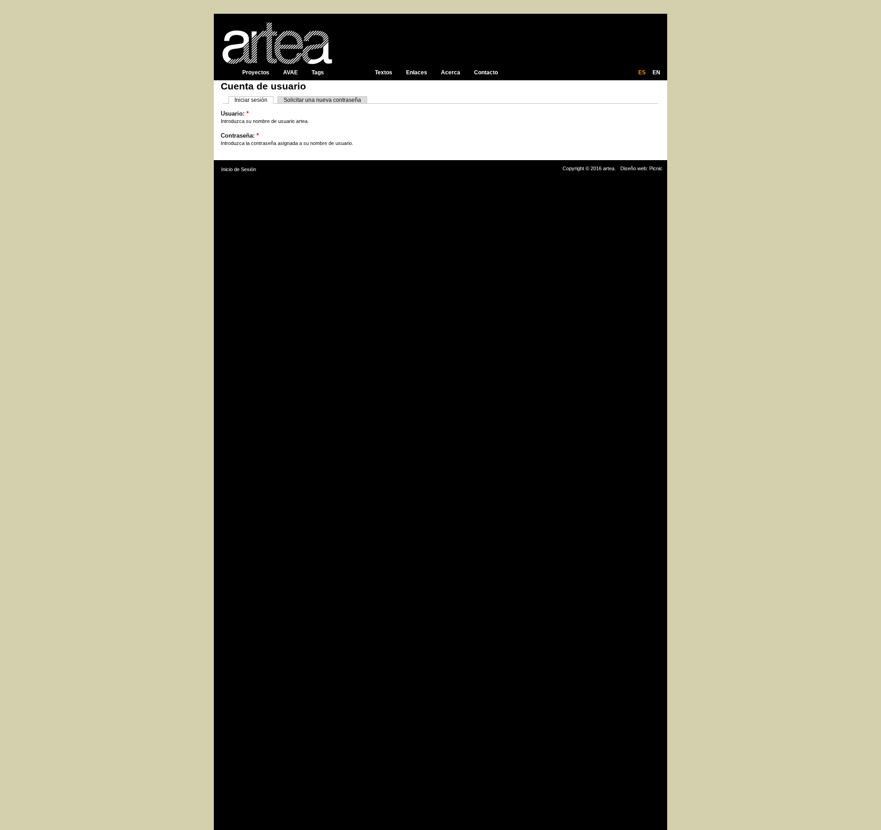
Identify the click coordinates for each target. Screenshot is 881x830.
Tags (318, 72)
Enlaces (416, 72)
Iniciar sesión (251, 100)
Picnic (656, 168)
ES (642, 72)
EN (656, 72)
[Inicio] (276, 41)
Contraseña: (240, 135)
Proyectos (255, 72)
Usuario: (235, 113)
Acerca (450, 72)
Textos (383, 72)
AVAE (290, 72)
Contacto (486, 72)
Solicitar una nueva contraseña (322, 100)
